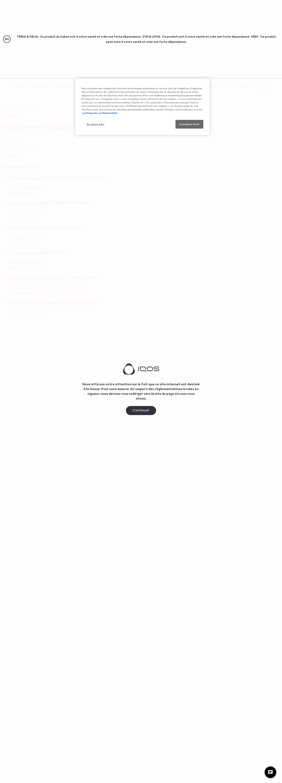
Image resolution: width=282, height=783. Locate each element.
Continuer (141, 410)
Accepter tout (189, 124)
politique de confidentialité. (100, 113)
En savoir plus (95, 124)
